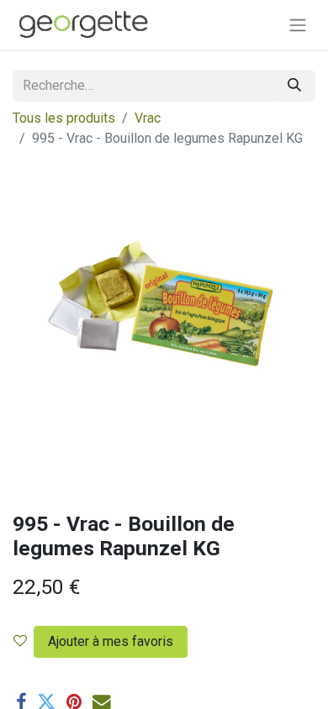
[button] (107, 642)
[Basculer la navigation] (297, 25)
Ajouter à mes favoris (110, 641)
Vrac (148, 118)
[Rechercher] (294, 86)
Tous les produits (64, 118)
